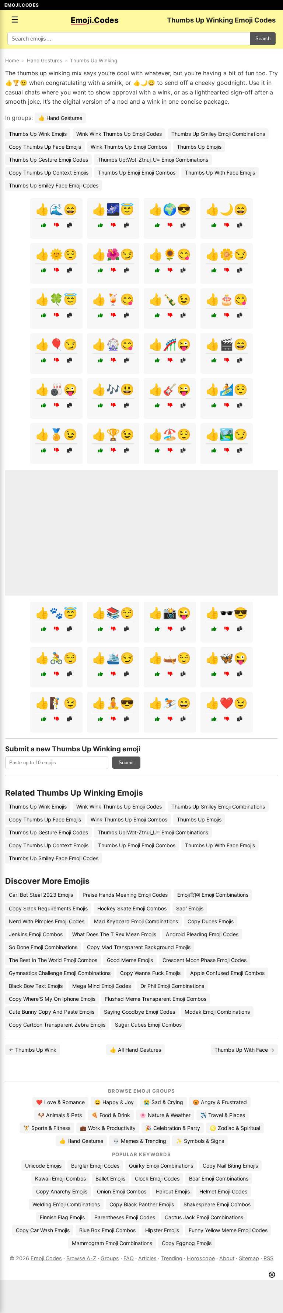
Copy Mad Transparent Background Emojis (139, 947)
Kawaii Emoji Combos (60, 1178)
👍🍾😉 (170, 299)
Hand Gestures (44, 60)
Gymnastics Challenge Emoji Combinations (60, 973)
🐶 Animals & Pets (60, 1115)
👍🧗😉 (56, 703)
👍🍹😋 (113, 299)
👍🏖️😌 (170, 434)
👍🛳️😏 (113, 658)
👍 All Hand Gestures (135, 1050)
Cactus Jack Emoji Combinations (204, 1217)
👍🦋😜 (227, 658)
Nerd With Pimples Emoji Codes (46, 921)
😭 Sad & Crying (163, 1102)
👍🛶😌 (170, 658)
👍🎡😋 (113, 344)
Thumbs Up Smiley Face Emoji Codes (53, 185)
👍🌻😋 (170, 254)
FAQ (128, 1258)
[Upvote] (43, 225)
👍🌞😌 (56, 254)
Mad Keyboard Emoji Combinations (136, 921)
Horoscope (201, 1258)
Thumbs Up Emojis (199, 147)
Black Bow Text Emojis (36, 986)
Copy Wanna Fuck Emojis (150, 973)
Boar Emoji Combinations (218, 1178)
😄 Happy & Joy (114, 1102)
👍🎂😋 (227, 299)
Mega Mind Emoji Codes (101, 986)
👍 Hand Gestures (60, 118)
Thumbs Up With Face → (244, 1050)
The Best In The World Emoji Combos (53, 960)
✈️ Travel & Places (222, 1115)
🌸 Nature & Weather (165, 1115)
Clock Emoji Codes (157, 1178)
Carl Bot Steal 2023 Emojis (41, 895)
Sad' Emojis (189, 908)
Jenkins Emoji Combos (36, 934)
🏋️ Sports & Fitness (46, 1128)
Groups (110, 1258)
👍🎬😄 (227, 344)
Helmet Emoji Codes (223, 1191)
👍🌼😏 (227, 254)
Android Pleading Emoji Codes (202, 934)
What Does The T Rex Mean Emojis (114, 934)
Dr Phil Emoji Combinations (172, 986)
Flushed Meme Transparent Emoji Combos (155, 999)
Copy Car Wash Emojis (43, 1230)
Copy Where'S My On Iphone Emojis (52, 999)
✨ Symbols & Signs (200, 1141)
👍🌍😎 (170, 209)
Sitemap (249, 1258)
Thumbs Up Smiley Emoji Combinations (218, 134)
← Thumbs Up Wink (32, 1050)
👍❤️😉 (227, 703)
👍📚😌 (113, 613)
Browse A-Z (81, 1258)
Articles (147, 1258)
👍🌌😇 (113, 209)
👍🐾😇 (56, 613)
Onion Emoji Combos (121, 1191)
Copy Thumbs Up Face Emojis (45, 147)
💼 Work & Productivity (108, 1128)
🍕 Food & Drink (110, 1115)
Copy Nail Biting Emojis (230, 1165)
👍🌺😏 (113, 254)
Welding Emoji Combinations (66, 1204)
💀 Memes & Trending (139, 1141)
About (226, 1258)
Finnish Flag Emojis (62, 1217)
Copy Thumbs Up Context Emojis (48, 172)
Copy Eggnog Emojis (187, 1243)
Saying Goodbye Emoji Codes (139, 1012)
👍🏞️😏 (227, 434)
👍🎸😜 (170, 389)
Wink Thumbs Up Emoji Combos (129, 147)
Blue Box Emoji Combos (107, 1230)
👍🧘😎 (113, 703)
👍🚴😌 (56, 658)
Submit (126, 762)
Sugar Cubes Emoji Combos (148, 1024)
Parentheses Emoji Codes (124, 1217)
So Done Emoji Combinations (43, 947)
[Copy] (69, 225)
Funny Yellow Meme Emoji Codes (228, 1230)
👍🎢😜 (170, 344)
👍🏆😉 (113, 434)
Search (262, 38)
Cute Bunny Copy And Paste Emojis (51, 1012)
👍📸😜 (170, 613)
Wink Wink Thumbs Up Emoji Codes (119, 134)
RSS (268, 1258)
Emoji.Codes (46, 1258)
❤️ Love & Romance (60, 1102)
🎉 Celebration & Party (172, 1128)
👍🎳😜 (56, 389)
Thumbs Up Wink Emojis (38, 134)
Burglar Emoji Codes (95, 1165)
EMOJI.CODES (21, 5)
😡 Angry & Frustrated (220, 1102)
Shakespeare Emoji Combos (217, 1204)
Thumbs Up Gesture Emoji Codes (48, 159)
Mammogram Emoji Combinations (112, 1243)
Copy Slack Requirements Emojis (48, 908)
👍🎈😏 (56, 344)
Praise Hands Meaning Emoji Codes (125, 895)
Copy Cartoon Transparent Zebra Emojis (57, 1024)
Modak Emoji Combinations (217, 1012)
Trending (171, 1258)
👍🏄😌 (227, 389)
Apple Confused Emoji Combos (227, 973)
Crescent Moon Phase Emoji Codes (205, 960)
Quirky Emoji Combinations (161, 1165)
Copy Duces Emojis (211, 921)
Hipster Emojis (162, 1230)
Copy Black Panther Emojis (141, 1204)
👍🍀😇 (56, 299)
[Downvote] (56, 225)
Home (12, 60)
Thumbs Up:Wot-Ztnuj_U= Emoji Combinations (153, 159)
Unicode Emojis (43, 1165)
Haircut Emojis (173, 1191)
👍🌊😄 (56, 209)
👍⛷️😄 (170, 703)
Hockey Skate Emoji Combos (132, 908)
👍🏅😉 (56, 434)
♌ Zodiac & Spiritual (235, 1128)
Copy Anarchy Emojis (61, 1191)
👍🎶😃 (113, 389)
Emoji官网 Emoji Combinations (212, 895)
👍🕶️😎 (227, 613)
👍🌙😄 (227, 209)
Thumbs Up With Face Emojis (220, 172)
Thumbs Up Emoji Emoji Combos (136, 172)
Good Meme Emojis (130, 960)
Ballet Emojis (110, 1178)
